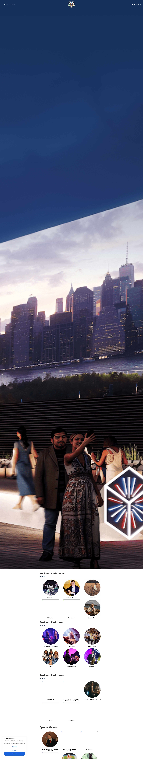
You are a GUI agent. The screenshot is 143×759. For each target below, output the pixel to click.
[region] (14, 747)
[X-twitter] (140, 4)
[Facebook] (134, 4)
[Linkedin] (138, 4)
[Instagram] (136, 4)
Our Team (12, 4)
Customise (14, 746)
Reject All (14, 750)
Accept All (14, 753)
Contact (5, 4)
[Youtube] (132, 4)
